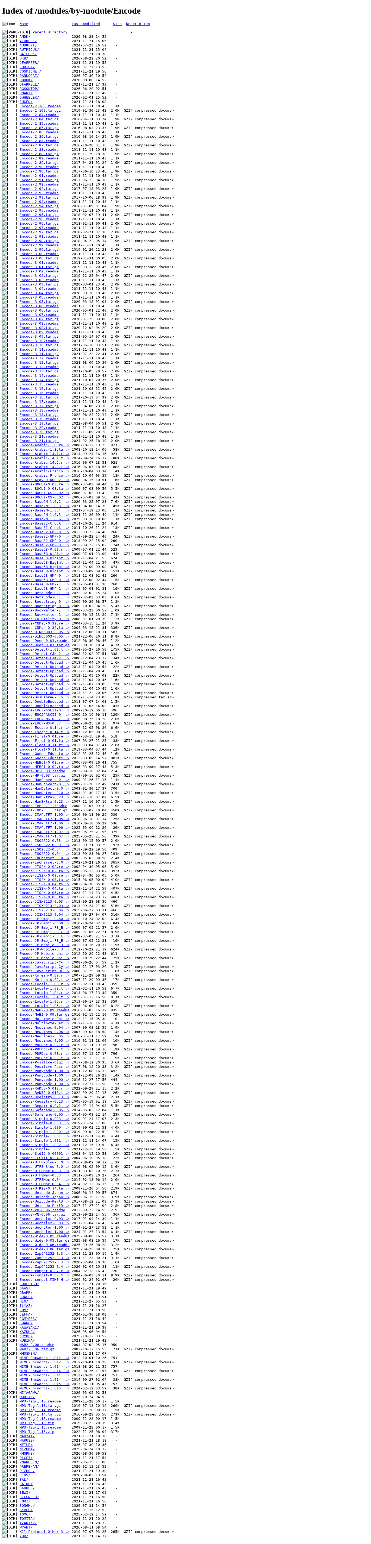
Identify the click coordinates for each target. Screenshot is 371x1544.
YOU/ (24, 1536)
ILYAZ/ (26, 1306)
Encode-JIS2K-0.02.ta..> (45, 871)
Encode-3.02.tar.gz (39, 276)
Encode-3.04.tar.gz (39, 293)
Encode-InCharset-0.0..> (45, 858)
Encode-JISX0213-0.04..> (45, 910)
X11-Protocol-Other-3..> (45, 1532)
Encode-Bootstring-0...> (45, 602)
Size (117, 24)
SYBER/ (26, 1510)
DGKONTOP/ (29, 89)
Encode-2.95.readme (39, 210)
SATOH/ (26, 1484)
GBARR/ (26, 1293)
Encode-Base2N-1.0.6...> (45, 519)
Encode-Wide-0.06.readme (45, 1245)
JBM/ (24, 1310)
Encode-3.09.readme (39, 332)
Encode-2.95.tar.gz (39, 215)
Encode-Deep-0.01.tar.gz (45, 645)
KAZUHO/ (27, 1332)
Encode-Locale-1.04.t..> (45, 997)
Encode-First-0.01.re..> (45, 736)
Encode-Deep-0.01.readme (45, 641)
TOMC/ (25, 1514)
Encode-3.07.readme (39, 315)
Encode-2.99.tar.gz (39, 249)
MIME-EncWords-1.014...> (45, 1366)
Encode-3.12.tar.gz (39, 362)
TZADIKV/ (28, 1523)
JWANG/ (26, 1323)
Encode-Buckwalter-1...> (45, 610)
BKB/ (24, 58)
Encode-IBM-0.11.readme (43, 806)
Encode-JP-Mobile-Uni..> (45, 954)
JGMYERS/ (28, 1319)
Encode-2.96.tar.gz (39, 223)
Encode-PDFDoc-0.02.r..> (45, 1045)
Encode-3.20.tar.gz (39, 432)
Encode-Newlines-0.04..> (45, 1027)
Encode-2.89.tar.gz (39, 163)
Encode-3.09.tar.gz (39, 336)
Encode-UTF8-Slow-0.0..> (45, 1162)
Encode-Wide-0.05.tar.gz (45, 1240)
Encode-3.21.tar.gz (39, 441)
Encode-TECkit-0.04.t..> (45, 1158)
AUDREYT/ (28, 45)
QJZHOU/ (27, 1471)
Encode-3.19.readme (39, 419)
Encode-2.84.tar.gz (39, 119)
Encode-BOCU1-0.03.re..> (45, 484)
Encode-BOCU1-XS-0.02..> (45, 493)
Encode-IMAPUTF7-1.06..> (45, 823)
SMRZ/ (25, 1501)
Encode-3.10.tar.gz (39, 345)
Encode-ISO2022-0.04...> (45, 849)
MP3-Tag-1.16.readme (40, 1427)
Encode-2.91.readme (39, 176)
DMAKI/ (26, 93)
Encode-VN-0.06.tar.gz (42, 1214)
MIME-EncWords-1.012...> (45, 1358)
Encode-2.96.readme (39, 219)
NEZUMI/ (27, 1449)
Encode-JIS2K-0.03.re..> (45, 875)
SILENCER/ (29, 1497)
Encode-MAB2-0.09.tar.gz (45, 1014)
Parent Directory (50, 32)
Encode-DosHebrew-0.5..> (45, 697)
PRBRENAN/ (29, 1466)
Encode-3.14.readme (39, 376)
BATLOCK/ (28, 54)
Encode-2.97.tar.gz (39, 232)
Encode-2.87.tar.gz (39, 145)
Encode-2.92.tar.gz (39, 189)
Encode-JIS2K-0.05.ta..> (45, 897)
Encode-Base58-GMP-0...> (45, 575)
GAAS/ (25, 1288)
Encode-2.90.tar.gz (39, 171)
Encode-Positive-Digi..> (45, 1062)
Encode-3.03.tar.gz (39, 284)
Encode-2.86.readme (39, 132)
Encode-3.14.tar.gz (39, 380)
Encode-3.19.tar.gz (39, 423)
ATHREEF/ (28, 41)
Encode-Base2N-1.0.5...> (45, 515)
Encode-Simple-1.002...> (45, 1145)
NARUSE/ (27, 1440)
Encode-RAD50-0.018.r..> (45, 1088)
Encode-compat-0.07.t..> (45, 1275)
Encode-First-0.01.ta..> (45, 741)
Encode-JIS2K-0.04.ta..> (45, 888)
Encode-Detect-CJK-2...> (45, 654)
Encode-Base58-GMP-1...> (45, 584)
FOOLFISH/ (29, 1284)
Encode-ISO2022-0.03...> (45, 841)
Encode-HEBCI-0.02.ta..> (45, 767)
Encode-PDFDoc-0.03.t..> (45, 1058)
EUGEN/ (26, 102)
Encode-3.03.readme (39, 280)
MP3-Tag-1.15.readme (40, 1419)
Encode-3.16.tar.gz (39, 397)
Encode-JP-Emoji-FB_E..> (45, 927)
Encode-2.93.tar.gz (39, 197)
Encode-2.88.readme (39, 150)
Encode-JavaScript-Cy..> (45, 962)
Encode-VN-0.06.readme (42, 1210)
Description (138, 24)
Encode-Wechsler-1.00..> (45, 1227)
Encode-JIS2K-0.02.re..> (45, 867)
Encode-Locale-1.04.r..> (45, 993)
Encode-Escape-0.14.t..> (45, 732)
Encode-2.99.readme (39, 245)
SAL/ (24, 1479)
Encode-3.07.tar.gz (39, 319)
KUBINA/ (27, 1340)
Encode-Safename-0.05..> (45, 1110)
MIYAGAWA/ (29, 1393)
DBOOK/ (26, 80)
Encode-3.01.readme (39, 263)
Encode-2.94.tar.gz (39, 206)
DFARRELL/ (29, 84)
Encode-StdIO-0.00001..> (45, 1153)
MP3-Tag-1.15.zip (37, 1423)
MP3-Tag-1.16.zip (37, 1432)
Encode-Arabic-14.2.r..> (45, 462)
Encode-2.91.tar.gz (39, 180)
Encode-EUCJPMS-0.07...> (45, 719)
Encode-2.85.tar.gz (39, 128)
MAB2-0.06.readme (37, 1345)
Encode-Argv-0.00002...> (45, 480)
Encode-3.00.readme (39, 254)
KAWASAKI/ (29, 1327)
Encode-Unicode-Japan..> (45, 1193)
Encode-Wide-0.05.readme (45, 1236)
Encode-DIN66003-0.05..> (45, 632)
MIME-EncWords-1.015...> (45, 1384)
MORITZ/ (27, 1397)
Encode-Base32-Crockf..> (45, 523)
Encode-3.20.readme (39, 428)
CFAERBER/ (29, 63)
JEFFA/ (26, 1314)
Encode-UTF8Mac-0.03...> (45, 1171)
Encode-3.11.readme (39, 349)
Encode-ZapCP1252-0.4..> (45, 1262)
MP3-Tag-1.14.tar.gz (40, 1414)
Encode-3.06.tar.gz (39, 310)
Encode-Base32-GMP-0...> (45, 532)
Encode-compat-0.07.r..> (45, 1271)
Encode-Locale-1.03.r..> (45, 984)
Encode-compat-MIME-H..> (45, 1280)
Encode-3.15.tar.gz (39, 389)
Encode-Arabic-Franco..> (45, 471)
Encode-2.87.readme (39, 141)
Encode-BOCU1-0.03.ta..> (45, 489)
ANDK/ (25, 36)
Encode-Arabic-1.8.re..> (45, 445)
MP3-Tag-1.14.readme (40, 1410)
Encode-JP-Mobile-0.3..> (45, 945)
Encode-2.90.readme (39, 167)
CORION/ (27, 67)
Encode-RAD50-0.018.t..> (45, 1093)
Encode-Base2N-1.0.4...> (45, 510)
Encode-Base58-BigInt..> (45, 558)
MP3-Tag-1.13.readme (40, 1401)
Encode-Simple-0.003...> (45, 1119)
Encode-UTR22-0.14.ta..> (45, 1188)
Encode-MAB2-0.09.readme (45, 1010)
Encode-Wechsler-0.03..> (45, 1219)
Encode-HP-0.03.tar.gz (42, 775)
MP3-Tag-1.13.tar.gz (40, 1406)
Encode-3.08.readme (39, 323)
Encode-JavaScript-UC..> (45, 971)
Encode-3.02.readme (39, 271)
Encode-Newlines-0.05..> (45, 1036)
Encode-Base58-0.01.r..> (45, 549)
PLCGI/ (26, 1458)
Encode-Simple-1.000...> (45, 1127)
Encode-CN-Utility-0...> (45, 619)
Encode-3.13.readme (39, 367)
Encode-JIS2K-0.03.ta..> (45, 880)
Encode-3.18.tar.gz (39, 415)
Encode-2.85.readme (39, 123)
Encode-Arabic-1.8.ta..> (45, 449)
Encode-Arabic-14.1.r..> (45, 454)
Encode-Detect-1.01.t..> (45, 649)
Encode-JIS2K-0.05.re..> (45, 893)
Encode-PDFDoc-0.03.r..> (45, 1054)
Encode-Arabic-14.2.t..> (45, 467)
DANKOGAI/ (29, 76)
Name (24, 24)
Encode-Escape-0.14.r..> (45, 728)
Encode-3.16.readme (39, 393)
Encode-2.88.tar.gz (39, 154)
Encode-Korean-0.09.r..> (45, 975)
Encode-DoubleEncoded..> (45, 701)
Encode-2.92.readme (39, 184)
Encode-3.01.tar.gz (39, 267)
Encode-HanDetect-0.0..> (45, 788)
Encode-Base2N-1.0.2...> (45, 502)
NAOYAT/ (27, 1436)
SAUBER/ (27, 1488)
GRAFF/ (26, 1297)
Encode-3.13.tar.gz (39, 371)
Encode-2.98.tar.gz (39, 241)
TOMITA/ (27, 1519)
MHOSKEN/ (28, 1353)
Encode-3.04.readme (39, 289)
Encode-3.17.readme (39, 402)
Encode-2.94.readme (39, 202)
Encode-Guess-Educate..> (45, 754)
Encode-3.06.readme (39, 306)
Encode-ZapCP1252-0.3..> (45, 1253)
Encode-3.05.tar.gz (39, 302)
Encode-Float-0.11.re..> (45, 745)
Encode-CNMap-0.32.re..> (45, 623)
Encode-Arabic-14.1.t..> (45, 458)
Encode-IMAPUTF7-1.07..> (45, 832)
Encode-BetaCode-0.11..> (45, 593)
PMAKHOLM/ (29, 1462)
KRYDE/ (26, 1336)
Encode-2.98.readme (39, 236)
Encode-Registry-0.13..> (45, 1097)
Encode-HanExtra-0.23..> (45, 797)
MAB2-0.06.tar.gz (37, 1349)
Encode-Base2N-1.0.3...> (45, 506)
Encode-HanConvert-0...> (45, 780)
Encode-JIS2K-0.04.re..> (45, 884)
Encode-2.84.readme (39, 115)
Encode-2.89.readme (39, 158)
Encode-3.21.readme (39, 436)
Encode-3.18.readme (39, 410)
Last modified (86, 24)
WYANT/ (26, 1527)
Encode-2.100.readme (40, 106)
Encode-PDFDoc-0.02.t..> (45, 1049)
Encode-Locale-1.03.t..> (45, 988)
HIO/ (24, 1301)
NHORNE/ (27, 1453)
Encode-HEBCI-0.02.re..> (45, 762)
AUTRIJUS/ (29, 50)
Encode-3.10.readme (39, 341)
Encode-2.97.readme (39, 228)
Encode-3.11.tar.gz (39, 354)
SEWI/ (25, 1492)
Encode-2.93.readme (39, 193)
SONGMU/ (27, 1506)
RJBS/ (25, 1475)
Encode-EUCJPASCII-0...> (45, 710)
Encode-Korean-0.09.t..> (45, 980)
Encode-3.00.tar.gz (39, 258)
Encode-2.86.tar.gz (39, 136)
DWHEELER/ (29, 97)
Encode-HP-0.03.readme (42, 771)
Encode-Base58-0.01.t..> (45, 554)
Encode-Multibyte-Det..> (45, 1019)
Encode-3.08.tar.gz (39, 328)
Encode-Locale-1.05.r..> (45, 1001)
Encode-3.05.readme (39, 297)
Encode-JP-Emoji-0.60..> (45, 919)
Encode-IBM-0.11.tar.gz (43, 810)
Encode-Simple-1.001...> (45, 1136)
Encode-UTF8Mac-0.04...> (45, 1180)
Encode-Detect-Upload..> (45, 662)
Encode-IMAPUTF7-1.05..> (45, 814)
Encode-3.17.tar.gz (39, 406)
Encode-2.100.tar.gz (40, 110)
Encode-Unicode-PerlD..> (45, 1201)
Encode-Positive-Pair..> (45, 1067)
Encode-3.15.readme (39, 384)
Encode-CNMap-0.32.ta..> (45, 628)
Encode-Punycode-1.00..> (45, 1071)
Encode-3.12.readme (39, 358)
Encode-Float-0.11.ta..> (45, 749)
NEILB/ (26, 1445)
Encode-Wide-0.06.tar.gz (45, 1249)
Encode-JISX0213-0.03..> (45, 901)
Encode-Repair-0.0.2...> (45, 1106)
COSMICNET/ (30, 71)
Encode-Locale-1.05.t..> (45, 1006)
